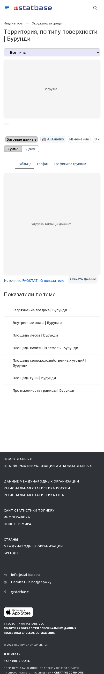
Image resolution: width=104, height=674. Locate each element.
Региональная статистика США (34, 495)
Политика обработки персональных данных (40, 628)
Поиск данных (18, 459)
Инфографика (17, 517)
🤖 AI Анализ (53, 139)
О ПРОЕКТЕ (12, 654)
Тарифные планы (17, 661)
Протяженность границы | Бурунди (43, 390)
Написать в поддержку (31, 582)
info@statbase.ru (25, 575)
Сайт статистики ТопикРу (29, 510)
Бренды (11, 553)
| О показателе (51, 280)
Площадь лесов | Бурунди (35, 335)
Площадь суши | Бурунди (34, 378)
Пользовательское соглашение (29, 633)
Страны (11, 539)
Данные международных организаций (41, 481)
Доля (30, 149)
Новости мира (17, 524)
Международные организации (33, 546)
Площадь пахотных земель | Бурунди (45, 348)
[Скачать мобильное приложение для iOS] (18, 612)
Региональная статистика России (37, 488)
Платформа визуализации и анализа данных (48, 465)
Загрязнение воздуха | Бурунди (40, 310)
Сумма (13, 149)
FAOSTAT (30, 280)
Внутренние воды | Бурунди (37, 323)
